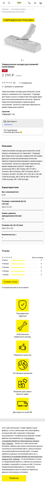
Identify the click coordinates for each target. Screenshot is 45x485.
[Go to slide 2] (23, 60)
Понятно (14, 478)
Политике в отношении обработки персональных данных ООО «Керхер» (20, 440)
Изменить (8, 125)
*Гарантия (6, 114)
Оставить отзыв (10, 282)
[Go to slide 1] (21, 60)
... (30, 9)
